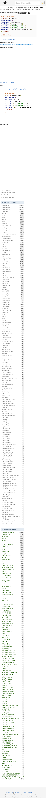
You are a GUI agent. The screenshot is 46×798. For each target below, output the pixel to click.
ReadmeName (13, 343)
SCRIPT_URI (13, 713)
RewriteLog (13, 430)
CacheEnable (13, 506)
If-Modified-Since (13, 631)
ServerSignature (13, 293)
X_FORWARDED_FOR (13, 658)
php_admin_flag (13, 436)
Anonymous (13, 324)
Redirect (13, 223)
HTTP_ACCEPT (13, 622)
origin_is (13, 703)
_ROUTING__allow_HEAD (13, 651)
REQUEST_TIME (13, 738)
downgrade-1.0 (13, 614)
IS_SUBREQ (13, 649)
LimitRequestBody (13, 341)
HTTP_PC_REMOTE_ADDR (13, 664)
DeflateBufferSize (13, 498)
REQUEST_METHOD (13, 569)
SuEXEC (13, 518)
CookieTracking (13, 460)
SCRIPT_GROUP (13, 736)
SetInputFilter (13, 450)
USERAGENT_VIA (13, 656)
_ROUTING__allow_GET (13, 653)
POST (13, 563)
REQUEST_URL (13, 668)
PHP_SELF (13, 732)
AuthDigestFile (13, 442)
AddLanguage (13, 365)
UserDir (13, 390)
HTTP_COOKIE (13, 587)
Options (13, 213)
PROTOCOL (13, 769)
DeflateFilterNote (13, 409)
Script (13, 227)
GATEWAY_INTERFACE (13, 707)
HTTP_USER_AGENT (13, 567)
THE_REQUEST (13, 575)
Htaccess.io (9, 793)
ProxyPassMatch (13, 446)
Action (13, 316)
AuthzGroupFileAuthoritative (13, 475)
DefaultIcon (13, 370)
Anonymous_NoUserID (13, 491)
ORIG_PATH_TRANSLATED (13, 748)
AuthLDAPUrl (13, 429)
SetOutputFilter (13, 258)
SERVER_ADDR (13, 573)
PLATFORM (13, 752)
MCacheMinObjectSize (13, 479)
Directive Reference (7, 195)
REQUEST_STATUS (13, 740)
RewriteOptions (13, 295)
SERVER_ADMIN (13, 629)
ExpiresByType (13, 238)
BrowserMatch (13, 269)
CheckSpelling (13, 372)
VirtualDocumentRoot (13, 277)
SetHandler (13, 312)
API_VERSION (13, 711)
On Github (5, 39)
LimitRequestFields (13, 502)
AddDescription (13, 361)
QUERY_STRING (13, 552)
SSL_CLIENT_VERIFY (13, 722)
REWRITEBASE (13, 612)
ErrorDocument (13, 225)
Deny (13, 217)
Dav (13, 357)
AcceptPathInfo (13, 337)
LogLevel (13, 458)
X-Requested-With (13, 594)
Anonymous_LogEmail (13, 493)
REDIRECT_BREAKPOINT (13, 761)
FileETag (13, 246)
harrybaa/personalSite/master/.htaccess (27, 9)
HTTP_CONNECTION (13, 678)
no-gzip (13, 554)
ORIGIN (13, 557)
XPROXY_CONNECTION (13, 662)
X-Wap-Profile (13, 606)
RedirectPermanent (13, 355)
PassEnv (13, 419)
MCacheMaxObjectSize (13, 483)
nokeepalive (13, 610)
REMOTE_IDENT (13, 742)
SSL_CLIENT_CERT (13, 724)
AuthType (13, 289)
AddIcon (13, 353)
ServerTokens (13, 268)
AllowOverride (13, 304)
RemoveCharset (13, 401)
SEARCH (13, 633)
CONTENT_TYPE (13, 625)
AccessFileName (13, 463)
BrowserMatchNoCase (13, 399)
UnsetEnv (13, 411)
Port (13, 273)
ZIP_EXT (13, 757)
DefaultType (13, 398)
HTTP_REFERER (13, 581)
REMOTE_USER (13, 616)
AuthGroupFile (13, 306)
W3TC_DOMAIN (13, 695)
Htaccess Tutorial (6, 190)
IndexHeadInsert (13, 396)
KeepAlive (13, 335)
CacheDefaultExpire (13, 510)
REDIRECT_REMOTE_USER (13, 734)
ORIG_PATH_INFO (13, 765)
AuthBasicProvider (13, 351)
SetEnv (13, 275)
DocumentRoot (13, 366)
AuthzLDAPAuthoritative (13, 444)
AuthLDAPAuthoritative (13, 489)
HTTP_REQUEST (13, 680)
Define (13, 320)
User (13, 256)
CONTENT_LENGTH (13, 693)
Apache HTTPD (27, 793)
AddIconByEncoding (13, 403)
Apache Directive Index (8, 192)
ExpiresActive (13, 229)
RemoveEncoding (13, 432)
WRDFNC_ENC (13, 682)
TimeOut (13, 347)
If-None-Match (13, 639)
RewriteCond (12, 44)
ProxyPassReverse (13, 452)
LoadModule (13, 376)
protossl (13, 571)
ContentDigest (13, 392)
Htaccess (17, 793)
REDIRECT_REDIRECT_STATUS (13, 775)
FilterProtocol (13, 301)
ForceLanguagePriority (13, 405)
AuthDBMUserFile (13, 469)
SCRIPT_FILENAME (13, 544)
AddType (13, 233)
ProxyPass (13, 417)
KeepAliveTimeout (13, 522)
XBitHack (13, 382)
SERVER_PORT (13, 556)
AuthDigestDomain (13, 462)
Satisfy (13, 266)
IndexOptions (13, 326)
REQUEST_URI (13, 534)
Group (13, 318)
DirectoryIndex (13, 236)
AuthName (13, 283)
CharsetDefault (13, 380)
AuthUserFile (13, 291)
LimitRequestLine (13, 508)
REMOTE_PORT (13, 755)
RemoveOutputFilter (13, 448)
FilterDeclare (13, 302)
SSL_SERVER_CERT (13, 720)
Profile (13, 598)
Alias (13, 314)
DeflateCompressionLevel (13, 378)
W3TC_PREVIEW (13, 620)
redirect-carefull (13, 697)
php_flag (13, 248)
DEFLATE (13, 538)
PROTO (13, 589)
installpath (13, 753)
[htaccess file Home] (4, 2)
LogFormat (13, 427)
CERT (13, 676)
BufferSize (13, 512)
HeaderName (13, 349)
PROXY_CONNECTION (13, 660)
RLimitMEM (13, 496)
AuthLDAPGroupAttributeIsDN (13, 516)
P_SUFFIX (13, 699)
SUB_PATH (13, 771)
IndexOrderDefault (13, 374)
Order (13, 221)
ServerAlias (13, 473)
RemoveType (13, 345)
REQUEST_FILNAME (13, 687)
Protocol (13, 339)
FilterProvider (13, 299)
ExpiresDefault (13, 231)
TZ (13, 602)
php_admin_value (13, 359)
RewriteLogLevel (13, 423)
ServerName (13, 363)
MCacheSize (13, 487)
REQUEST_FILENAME (7, 82)
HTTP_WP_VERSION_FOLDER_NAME (13, 777)
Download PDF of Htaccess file (15, 89)
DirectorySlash (13, 332)
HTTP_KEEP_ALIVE (13, 674)
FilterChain (13, 297)
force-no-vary (13, 559)
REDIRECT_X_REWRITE (13, 689)
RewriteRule (29, 44)
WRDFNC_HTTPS (13, 686)
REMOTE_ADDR (13, 592)
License (12, 39)
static (13, 548)
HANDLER (13, 618)
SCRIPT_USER (13, 767)
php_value (13, 242)
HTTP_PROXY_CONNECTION (13, 719)
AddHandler (13, 281)
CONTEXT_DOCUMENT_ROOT (13, 773)
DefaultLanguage (13, 333)
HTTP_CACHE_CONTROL (13, 672)
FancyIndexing (13, 330)
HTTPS (13, 540)
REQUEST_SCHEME (13, 691)
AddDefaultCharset (13, 240)
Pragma (13, 583)
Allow (13, 215)
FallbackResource (13, 328)
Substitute (13, 394)
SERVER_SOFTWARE (13, 726)
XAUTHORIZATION (13, 647)
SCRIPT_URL (13, 666)
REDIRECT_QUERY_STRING (13, 705)
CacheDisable (13, 434)
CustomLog (13, 425)
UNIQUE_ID (13, 763)
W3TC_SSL (13, 627)
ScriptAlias (13, 421)
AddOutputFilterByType (13, 235)
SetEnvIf (13, 264)
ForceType (13, 308)
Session (13, 287)
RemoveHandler (13, 322)
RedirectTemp (13, 285)
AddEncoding (13, 254)
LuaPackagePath (13, 456)
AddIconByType (13, 386)
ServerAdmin (13, 440)
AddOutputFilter (13, 310)
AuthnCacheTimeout (13, 514)
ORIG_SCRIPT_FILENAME (13, 746)
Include (13, 252)
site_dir (13, 750)
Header (13, 219)
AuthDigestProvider (13, 413)
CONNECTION (13, 645)
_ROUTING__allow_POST (13, 654)
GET (13, 561)
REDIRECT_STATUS (13, 565)
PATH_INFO (13, 635)
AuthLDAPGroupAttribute (13, 520)
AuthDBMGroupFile (13, 471)
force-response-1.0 (13, 623)
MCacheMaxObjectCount (13, 485)
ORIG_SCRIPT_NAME (13, 744)
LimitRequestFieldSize (13, 504)
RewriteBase (6, 9)
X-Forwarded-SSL (13, 759)
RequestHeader (13, 262)
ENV (13, 542)
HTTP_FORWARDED (13, 715)
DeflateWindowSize (13, 524)
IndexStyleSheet (13, 368)
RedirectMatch (13, 271)
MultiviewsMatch (13, 454)
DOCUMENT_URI (12, 779)
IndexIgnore (13, 279)
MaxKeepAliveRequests (13, 477)
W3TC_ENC (13, 600)
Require (13, 244)
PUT (13, 579)
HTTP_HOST (13, 536)
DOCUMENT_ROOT (13, 577)
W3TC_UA (13, 637)
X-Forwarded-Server (13, 717)
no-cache (13, 585)
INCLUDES (13, 546)
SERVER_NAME (13, 590)
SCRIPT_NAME (13, 684)
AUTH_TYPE (13, 709)
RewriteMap (13, 407)
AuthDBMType (13, 495)
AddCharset (13, 260)
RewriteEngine (20, 44)
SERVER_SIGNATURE (13, 728)
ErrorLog (13, 500)
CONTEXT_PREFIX (13, 608)
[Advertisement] (18, 65)
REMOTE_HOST (13, 641)
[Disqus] (18, 154)
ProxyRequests (13, 481)
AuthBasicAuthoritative (13, 415)
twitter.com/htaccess (7, 197)
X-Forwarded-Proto (13, 604)
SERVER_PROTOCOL (13, 730)
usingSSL (13, 701)
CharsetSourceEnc (13, 384)
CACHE (13, 596)
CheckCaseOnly (13, 438)
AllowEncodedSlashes (13, 467)
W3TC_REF (13, 643)
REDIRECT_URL (13, 670)
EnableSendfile (13, 465)
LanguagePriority (13, 388)
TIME (13, 550)
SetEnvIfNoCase (13, 250)
